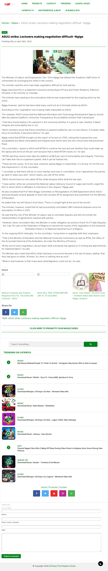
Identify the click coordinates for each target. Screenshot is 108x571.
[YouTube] (54, 493)
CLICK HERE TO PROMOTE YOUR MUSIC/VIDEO (54, 328)
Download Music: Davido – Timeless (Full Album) (38, 462)
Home (5, 22)
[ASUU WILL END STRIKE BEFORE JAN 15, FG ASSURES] (53, 282)
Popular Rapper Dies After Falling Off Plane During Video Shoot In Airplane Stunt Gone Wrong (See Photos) (60, 449)
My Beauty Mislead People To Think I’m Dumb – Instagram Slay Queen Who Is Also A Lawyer (57, 363)
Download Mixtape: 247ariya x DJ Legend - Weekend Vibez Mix (44, 476)
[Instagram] (62, 493)
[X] (45, 493)
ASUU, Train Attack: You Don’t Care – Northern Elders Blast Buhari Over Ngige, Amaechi (89, 296)
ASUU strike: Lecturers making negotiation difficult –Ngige (37, 318)
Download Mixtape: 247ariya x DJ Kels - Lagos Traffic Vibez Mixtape (46, 420)
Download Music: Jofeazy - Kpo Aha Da (34, 434)
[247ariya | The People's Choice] (9, 4)
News (15, 22)
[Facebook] (36, 493)
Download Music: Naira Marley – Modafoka (35, 406)
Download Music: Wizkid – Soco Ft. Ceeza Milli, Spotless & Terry (45, 377)
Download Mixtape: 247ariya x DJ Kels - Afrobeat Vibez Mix (42, 391)
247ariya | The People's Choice (62, 566)
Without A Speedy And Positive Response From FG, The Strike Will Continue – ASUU (17, 296)
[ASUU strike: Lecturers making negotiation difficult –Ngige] (5, 312)
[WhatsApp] (71, 493)
